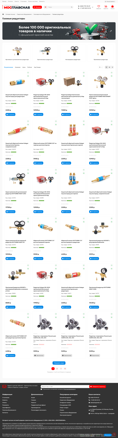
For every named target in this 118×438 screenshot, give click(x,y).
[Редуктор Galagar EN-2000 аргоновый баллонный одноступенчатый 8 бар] (45, 82)
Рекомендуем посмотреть (38, 410)
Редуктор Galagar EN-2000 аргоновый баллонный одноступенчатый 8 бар (41, 96)
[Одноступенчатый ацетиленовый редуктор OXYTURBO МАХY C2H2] (17, 179)
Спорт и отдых (64, 407)
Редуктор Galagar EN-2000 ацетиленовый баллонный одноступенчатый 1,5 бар (97, 145)
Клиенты (5, 400)
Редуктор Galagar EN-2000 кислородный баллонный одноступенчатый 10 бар (41, 193)
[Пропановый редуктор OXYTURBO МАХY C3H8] (101, 274)
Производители (35, 407)
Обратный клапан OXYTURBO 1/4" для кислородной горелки (43, 241)
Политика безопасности (9, 410)
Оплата (4, 402)
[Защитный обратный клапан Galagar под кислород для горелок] (73, 179)
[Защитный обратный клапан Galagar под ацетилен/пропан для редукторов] (73, 274)
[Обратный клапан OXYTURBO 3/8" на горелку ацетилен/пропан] (45, 130)
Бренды (4, 1)
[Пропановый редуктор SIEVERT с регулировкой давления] (101, 228)
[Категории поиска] (45, 7)
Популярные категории (68, 394)
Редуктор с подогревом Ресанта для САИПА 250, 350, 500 (44, 337)
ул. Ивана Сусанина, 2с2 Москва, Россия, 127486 (101, 410)
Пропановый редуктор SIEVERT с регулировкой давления (99, 241)
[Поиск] (71, 7)
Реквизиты (42, 1)
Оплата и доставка (32, 1)
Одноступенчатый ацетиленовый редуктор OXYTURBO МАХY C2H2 (16, 192)
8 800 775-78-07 (85, 6)
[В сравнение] (28, 76)
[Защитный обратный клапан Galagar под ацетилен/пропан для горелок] (73, 130)
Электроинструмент (66, 415)
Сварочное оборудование (24, 14)
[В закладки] (28, 72)
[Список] (109, 67)
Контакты (10, 1)
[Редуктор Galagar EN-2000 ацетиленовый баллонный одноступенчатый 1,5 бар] (101, 130)
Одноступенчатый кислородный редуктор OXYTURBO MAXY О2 (16, 241)
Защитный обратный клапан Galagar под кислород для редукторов (17, 95)
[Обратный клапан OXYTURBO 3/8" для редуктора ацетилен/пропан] (17, 323)
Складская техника (65, 402)
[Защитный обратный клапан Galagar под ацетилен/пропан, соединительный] (17, 130)
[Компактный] (112, 67)
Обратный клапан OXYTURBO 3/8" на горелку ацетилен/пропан (44, 144)
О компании (24, 1)
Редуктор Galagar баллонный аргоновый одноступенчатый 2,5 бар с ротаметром (72, 96)
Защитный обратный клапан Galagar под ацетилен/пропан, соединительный (17, 145)
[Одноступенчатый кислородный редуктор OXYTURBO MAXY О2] (17, 228)
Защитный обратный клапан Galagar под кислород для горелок (72, 192)
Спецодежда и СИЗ (65, 405)
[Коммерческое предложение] (18, 114)
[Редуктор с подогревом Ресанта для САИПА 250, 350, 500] (45, 323)
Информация (7, 394)
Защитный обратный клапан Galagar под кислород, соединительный (100, 192)
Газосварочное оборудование (42, 14)
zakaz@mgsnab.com (96, 402)
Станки (62, 410)
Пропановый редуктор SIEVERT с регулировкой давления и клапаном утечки (17, 289)
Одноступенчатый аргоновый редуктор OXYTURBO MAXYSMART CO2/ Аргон (99, 96)
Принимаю (107, 435)
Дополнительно (37, 394)
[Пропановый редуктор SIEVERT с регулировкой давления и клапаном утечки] (17, 274)
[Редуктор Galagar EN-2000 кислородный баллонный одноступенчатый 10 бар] (45, 179)
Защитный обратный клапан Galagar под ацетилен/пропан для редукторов (72, 289)
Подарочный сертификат (38, 405)
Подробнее (97, 436)
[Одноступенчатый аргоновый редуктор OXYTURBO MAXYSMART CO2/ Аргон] (101, 82)
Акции (33, 397)
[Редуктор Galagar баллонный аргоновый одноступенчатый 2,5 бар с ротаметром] (73, 82)
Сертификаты (6, 407)
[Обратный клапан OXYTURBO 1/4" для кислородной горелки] (45, 228)
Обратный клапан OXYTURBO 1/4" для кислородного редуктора (71, 241)
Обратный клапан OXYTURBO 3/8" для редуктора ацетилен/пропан (16, 337)
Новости (17, 1)
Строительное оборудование (68, 412)
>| (65, 368)
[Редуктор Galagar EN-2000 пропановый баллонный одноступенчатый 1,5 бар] (45, 274)
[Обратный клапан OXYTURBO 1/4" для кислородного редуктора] (73, 228)
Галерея (33, 400)
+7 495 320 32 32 (85, 8)
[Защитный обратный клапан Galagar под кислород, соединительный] (101, 179)
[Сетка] (106, 67)
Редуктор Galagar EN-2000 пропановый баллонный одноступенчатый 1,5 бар (41, 289)
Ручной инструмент (65, 397)
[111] (59, 31)
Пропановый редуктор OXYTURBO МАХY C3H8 (100, 288)
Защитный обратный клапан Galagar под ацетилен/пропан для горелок (72, 144)
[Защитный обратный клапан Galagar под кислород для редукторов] (17, 82)
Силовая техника (10, 14)
